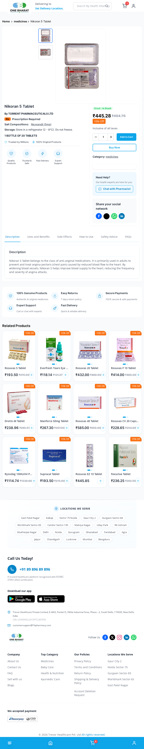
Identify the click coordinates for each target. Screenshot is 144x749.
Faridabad (109, 532)
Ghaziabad (92, 532)
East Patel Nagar (30, 518)
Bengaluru (104, 539)
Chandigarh (53, 539)
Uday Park (102, 525)
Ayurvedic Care (50, 679)
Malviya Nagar (82, 525)
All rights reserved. (93, 734)
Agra (124, 532)
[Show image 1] (18, 364)
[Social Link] (105, 637)
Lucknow (71, 539)
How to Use (86, 236)
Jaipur (37, 539)
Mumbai (87, 539)
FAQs (128, 236)
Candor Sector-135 (57, 525)
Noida (58, 532)
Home (6, 21)
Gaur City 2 (89, 518)
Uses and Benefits (38, 236)
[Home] (50, 743)
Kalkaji (49, 518)
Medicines (47, 661)
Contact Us (14, 667)
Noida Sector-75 (118, 667)
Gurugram (74, 532)
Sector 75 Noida (68, 518)
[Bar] (10, 743)
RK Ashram (121, 525)
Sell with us (15, 679)
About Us (13, 661)
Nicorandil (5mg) (41, 124)
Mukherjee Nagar (27, 532)
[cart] (31, 374)
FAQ (10, 673)
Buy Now (114, 147)
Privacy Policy (82, 661)
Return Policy (82, 673)
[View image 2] (45, 52)
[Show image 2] (20, 364)
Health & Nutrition (52, 673)
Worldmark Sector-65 (29, 525)
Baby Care (47, 667)
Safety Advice (109, 236)
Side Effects (64, 236)
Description (12, 236)
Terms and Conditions (88, 667)
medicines (20, 21)
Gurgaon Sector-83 (112, 518)
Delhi (46, 532)
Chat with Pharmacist (116, 188)
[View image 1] (45, 36)
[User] (134, 743)
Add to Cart (126, 136)
